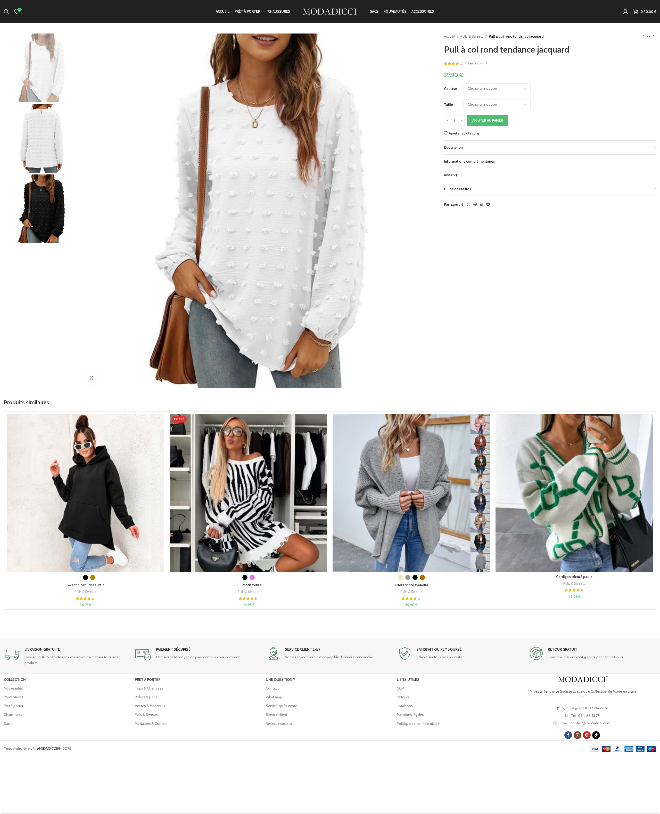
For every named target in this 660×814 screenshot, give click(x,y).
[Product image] (85, 493)
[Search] (6, 11)
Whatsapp (274, 697)
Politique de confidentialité (418, 723)
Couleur (450, 88)
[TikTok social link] (596, 735)
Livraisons (405, 705)
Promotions (13, 697)
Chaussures (13, 714)
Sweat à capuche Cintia (85, 585)
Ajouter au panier (487, 120)
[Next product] (653, 36)
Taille (448, 104)
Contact (272, 688)
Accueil (449, 36)
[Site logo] (330, 11)
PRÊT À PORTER (147, 679)
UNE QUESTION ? (280, 679)
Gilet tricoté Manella (411, 585)
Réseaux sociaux (279, 723)
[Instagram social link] (577, 735)
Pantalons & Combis (151, 723)
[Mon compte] (625, 11)
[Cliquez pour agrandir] (91, 377)
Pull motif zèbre (248, 585)
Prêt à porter (13, 705)
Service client (276, 714)
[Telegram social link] (488, 204)
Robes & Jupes (146, 697)
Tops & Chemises (149, 688)
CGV (400, 688)
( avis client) (476, 63)
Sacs (8, 723)
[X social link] (468, 204)
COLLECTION (15, 679)
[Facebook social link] (462, 204)
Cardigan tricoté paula (574, 576)
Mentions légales (410, 714)
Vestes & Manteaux (150, 705)
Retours (403, 697)
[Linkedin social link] (481, 204)
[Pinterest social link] (475, 204)
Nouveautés (13, 688)
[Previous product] (643, 36)
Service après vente (281, 705)
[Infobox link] (67, 656)
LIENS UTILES (408, 679)
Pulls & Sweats (471, 36)
